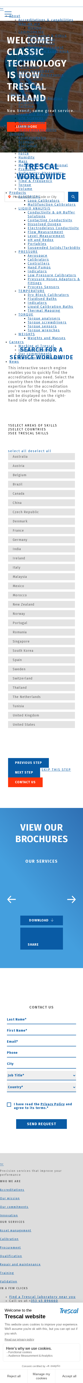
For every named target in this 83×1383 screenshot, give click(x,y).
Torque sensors (42, 326)
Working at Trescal (36, 346)
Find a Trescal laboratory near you (42, 1297)
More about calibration (40, 358)
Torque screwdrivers (47, 322)
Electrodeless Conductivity (53, 228)
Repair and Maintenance (41, 75)
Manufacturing (31, 122)
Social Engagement (46, 47)
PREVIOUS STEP (28, 763)
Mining (24, 126)
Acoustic (26, 142)
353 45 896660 (44, 1301)
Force (23, 153)
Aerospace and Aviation (40, 99)
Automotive (29, 102)
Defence (26, 106)
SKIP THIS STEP (56, 770)
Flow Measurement (45, 232)
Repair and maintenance (20, 1264)
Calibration (28, 67)
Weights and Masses (47, 338)
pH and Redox (41, 240)
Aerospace (37, 256)
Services (17, 63)
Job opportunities (35, 350)
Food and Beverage (36, 114)
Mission (35, 28)
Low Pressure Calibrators (52, 275)
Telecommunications (37, 130)
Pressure (27, 169)
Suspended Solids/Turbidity (54, 248)
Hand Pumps (39, 267)
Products (17, 193)
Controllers (39, 263)
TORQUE (25, 315)
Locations (27, 59)
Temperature (30, 177)
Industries (19, 95)
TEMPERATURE (31, 291)
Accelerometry (32, 138)
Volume (25, 189)
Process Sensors (43, 287)
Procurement (30, 87)
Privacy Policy (53, 1104)
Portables (37, 244)
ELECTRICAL (29, 197)
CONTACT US (25, 782)
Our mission (10, 1198)
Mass (23, 161)
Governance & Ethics (47, 36)
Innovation (28, 55)
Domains (17, 134)
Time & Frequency (35, 181)
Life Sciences (31, 118)
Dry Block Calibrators (48, 295)
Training (26, 91)
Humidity (26, 157)
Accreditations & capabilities (46, 20)
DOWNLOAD (39, 920)
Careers (16, 342)
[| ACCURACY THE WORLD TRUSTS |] (2, 1164)
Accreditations (12, 1189)
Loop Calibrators (44, 201)
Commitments (31, 32)
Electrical (27, 146)
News (14, 362)
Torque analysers (44, 318)
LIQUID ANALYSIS (34, 208)
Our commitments (35, 354)
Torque (24, 185)
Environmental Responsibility (41, 42)
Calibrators (38, 260)
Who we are (29, 24)
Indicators (37, 271)
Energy (25, 110)
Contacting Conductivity (50, 220)
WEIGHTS (26, 334)
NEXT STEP (24, 772)
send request (41, 1124)
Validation (27, 83)
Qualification (30, 79)
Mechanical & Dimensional (43, 165)
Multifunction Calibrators (52, 205)
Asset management (36, 71)
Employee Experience (48, 51)
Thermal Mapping (44, 311)
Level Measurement (46, 236)
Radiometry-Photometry (41, 173)
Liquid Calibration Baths (50, 307)
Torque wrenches (44, 330)
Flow (22, 150)
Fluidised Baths (42, 299)
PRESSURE (28, 252)
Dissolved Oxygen (44, 224)
